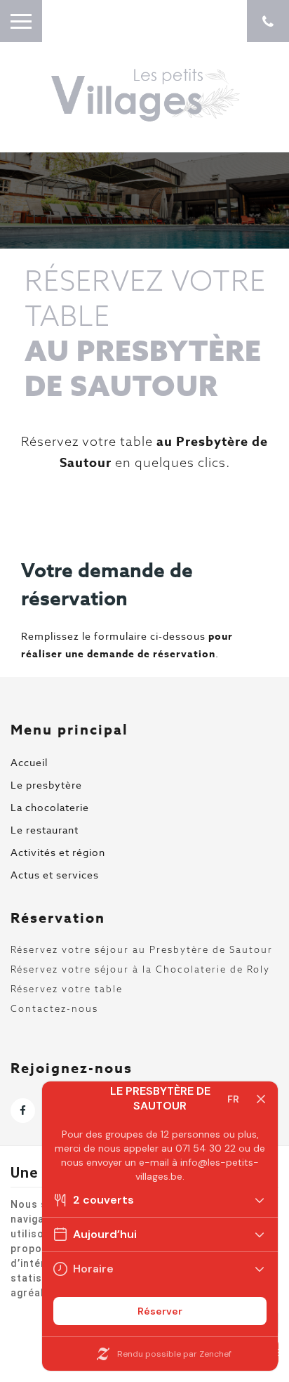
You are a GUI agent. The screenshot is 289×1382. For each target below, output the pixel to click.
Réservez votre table (67, 988)
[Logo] (144, 95)
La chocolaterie (50, 807)
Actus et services (55, 874)
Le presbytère (46, 784)
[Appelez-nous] (268, 21)
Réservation (58, 917)
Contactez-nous (54, 1008)
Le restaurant (45, 829)
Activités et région (58, 852)
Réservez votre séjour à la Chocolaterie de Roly (140, 969)
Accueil (29, 762)
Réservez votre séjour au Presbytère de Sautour (142, 949)
